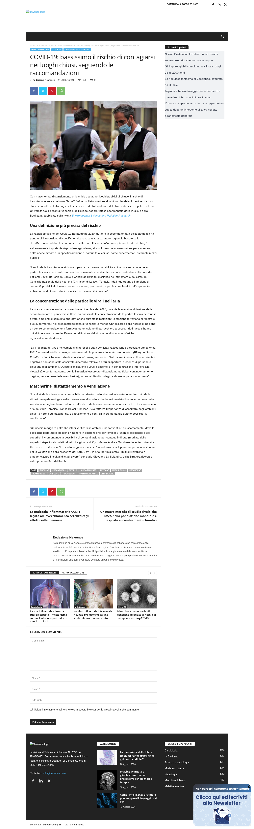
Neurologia (171, 774)
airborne (44, 470)
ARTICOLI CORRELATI (44, 572)
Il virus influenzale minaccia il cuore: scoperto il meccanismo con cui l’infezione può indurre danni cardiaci (48, 616)
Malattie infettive (40, 49)
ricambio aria (38, 473)
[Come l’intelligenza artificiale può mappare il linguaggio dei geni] (107, 800)
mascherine (135, 470)
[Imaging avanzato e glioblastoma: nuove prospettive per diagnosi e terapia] (107, 780)
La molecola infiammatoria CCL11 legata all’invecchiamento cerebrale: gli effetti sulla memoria (59, 516)
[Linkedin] (219, 5)
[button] (222, 36)
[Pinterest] (52, 91)
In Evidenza (80, 606)
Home (33, 45)
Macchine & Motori (175, 780)
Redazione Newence (44, 79)
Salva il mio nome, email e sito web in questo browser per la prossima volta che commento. (87, 709)
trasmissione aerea (88, 473)
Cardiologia (36, 606)
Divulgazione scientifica (77, 49)
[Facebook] (213, 5)
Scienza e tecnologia (177, 762)
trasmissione (69, 473)
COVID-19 (73, 470)
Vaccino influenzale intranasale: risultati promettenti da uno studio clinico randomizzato (93, 614)
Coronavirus (58, 470)
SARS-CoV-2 (54, 473)
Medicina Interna (174, 768)
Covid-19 (43, 45)
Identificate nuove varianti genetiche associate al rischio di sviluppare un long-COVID (136, 614)
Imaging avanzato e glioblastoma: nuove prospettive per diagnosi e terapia (136, 777)
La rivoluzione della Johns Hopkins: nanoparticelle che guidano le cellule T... (137, 755)
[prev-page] (150, 573)
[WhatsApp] (61, 91)
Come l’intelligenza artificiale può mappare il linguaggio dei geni (138, 798)
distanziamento (88, 470)
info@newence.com (54, 773)
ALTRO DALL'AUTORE (73, 572)
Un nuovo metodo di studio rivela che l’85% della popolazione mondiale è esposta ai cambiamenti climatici (128, 516)
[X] (225, 5)
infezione (104, 470)
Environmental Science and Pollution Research (101, 215)
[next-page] (155, 573)
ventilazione (107, 473)
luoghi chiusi (119, 470)
